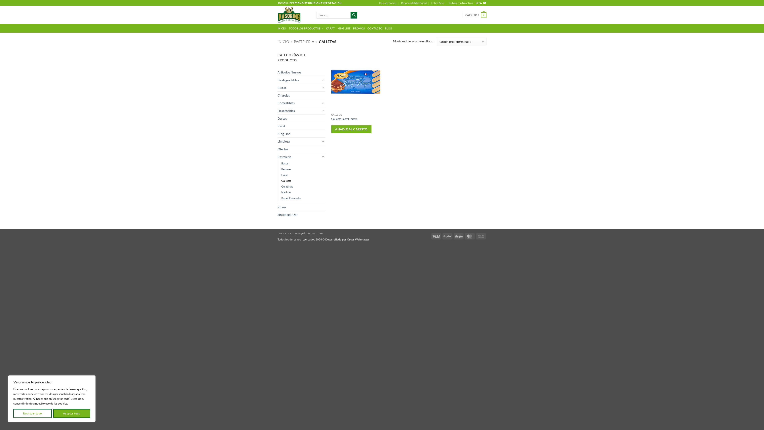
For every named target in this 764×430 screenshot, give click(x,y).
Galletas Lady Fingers (344, 118)
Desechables (286, 110)
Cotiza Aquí (437, 3)
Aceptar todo (71, 413)
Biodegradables (288, 80)
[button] (475, 15)
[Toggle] (323, 79)
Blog (388, 28)
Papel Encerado (291, 198)
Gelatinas (287, 186)
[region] (52, 398)
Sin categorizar (288, 214)
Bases (284, 163)
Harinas (286, 192)
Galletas (286, 180)
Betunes (286, 169)
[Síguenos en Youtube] (484, 3)
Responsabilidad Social (414, 3)
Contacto (374, 28)
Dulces (282, 118)
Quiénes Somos (388, 3)
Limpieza (284, 141)
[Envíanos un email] (477, 3)
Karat (330, 28)
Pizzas (282, 207)
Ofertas (283, 149)
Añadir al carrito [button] (351, 129)
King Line (343, 28)
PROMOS (359, 28)
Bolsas (282, 87)
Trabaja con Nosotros (460, 3)
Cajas (284, 175)
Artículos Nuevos (289, 72)
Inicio (282, 28)
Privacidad (315, 233)
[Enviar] (354, 15)
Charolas (284, 95)
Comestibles (286, 103)
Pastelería (304, 41)
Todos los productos (305, 28)
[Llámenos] (480, 3)
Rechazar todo (32, 413)
